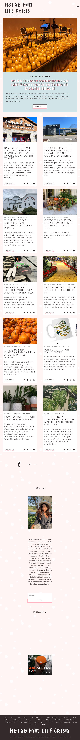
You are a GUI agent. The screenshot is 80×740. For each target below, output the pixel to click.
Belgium (9, 717)
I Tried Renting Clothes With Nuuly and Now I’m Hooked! (19, 290)
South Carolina (40, 76)
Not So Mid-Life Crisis (20, 8)
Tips (50, 722)
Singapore (25, 722)
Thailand (38, 722)
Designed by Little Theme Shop (59, 737)
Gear (28, 719)
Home (47, 719)
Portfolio (10, 722)
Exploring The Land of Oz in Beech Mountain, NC (60, 290)
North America (50, 284)
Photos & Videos (44, 721)
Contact (22, 717)
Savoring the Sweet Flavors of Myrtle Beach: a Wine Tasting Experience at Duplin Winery (19, 153)
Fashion (7, 284)
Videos (45, 724)
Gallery (18, 719)
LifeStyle (48, 217)
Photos (28, 721)
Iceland (58, 719)
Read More (40, 106)
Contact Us (37, 717)
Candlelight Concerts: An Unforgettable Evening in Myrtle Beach (40, 84)
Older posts (33, 465)
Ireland (70, 719)
